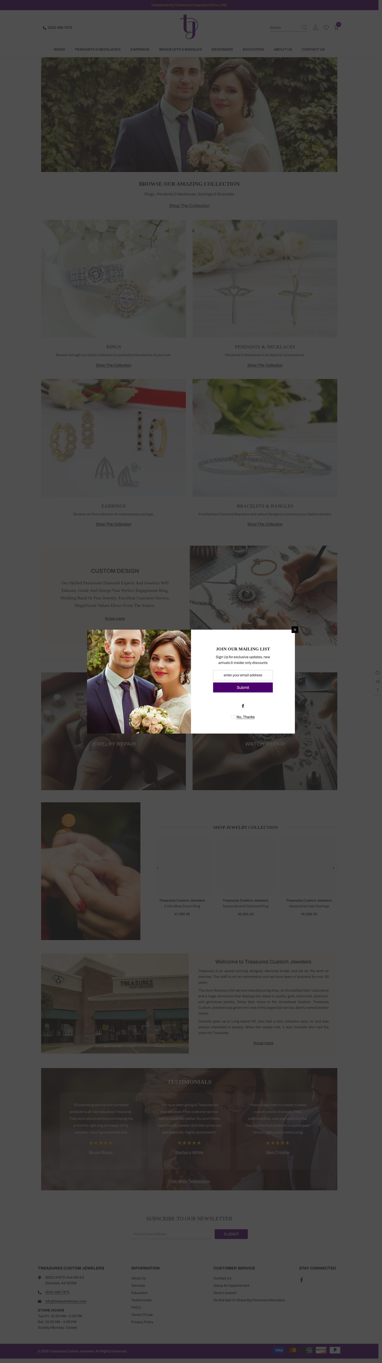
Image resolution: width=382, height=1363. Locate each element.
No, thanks (246, 717)
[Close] (295, 629)
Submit (243, 687)
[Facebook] (243, 706)
